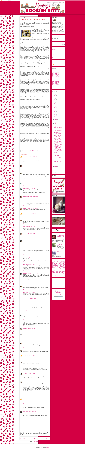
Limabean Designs (55, 192)
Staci (23, 373)
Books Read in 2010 (55, 83)
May (55, 126)
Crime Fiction (55, 263)
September (56, 120)
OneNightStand (60, 268)
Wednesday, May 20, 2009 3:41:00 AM (30, 411)
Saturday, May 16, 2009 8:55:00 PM (30, 373)
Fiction (53, 264)
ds (23, 350)
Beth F (24, 188)
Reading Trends (54, 270)
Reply (23, 170)
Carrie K (24, 257)
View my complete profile (56, 33)
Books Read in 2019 (55, 73)
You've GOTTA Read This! (28, 21)
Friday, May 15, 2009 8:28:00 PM (28, 350)
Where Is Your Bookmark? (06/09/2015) (60, 252)
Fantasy (63, 263)
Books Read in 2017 (55, 75)
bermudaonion (25, 208)
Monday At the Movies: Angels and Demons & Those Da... (58, 150)
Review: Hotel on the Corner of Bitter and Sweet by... (57, 147)
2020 (54, 100)
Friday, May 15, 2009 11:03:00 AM (30, 328)
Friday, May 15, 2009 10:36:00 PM (31, 355)
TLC (59, 272)
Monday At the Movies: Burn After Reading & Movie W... (57, 139)
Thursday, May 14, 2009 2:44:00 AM (32, 165)
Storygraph (54, 49)
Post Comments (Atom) (36, 441)
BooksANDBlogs (58, 294)
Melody (24, 411)
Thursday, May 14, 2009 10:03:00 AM (30, 226)
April (55, 163)
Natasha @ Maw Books (26, 406)
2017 (54, 104)
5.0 (61, 261)
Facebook (54, 57)
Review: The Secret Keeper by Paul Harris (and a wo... (58, 144)
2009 (54, 115)
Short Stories (62, 271)
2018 (54, 103)
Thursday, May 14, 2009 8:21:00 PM (31, 292)
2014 (54, 108)
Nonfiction (56, 268)
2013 (54, 110)
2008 (54, 169)
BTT (55, 262)
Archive (63, 261)
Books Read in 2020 (55, 72)
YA (58, 275)
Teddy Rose (24, 355)
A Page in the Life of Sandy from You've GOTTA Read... (57, 155)
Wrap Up (56, 275)
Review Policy (23, 14)
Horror (64, 265)
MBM (55, 266)
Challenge (60, 262)
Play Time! (55, 152)
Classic (63, 262)
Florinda (24, 213)
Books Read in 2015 (55, 77)
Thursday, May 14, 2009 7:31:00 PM (32, 273)
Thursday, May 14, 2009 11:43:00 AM (30, 233)
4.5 (60, 261)
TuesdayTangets (62, 273)
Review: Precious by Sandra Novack (57, 159)
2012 (54, 111)
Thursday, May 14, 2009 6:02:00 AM (32, 196)
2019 (54, 102)
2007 (54, 170)
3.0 (55, 261)
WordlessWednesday (61, 274)
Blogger (47, 447)
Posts (55, 63)
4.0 (58, 261)
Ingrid (24, 264)
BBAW (53, 262)
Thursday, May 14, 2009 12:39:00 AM (31, 156)
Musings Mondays (61, 267)
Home (35, 438)
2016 (54, 106)
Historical (60, 265)
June (55, 124)
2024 (54, 95)
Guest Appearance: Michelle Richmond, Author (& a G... (57, 133)
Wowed (53, 275)
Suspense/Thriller (55, 272)
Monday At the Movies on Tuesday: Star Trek (58, 157)
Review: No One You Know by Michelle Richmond (57, 136)
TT (64, 272)
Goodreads (54, 51)
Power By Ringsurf (58, 292)
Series (57, 271)
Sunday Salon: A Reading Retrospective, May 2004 (58, 128)
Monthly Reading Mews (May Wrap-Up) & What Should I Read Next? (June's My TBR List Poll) (60, 236)
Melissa (24, 328)
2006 (54, 172)
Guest (23, 151)
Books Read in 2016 (55, 76)
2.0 (52, 261)
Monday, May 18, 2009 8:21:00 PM (35, 406)
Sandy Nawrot (25, 165)
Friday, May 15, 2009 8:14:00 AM (31, 322)
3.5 (57, 261)
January (55, 167)
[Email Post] (37, 150)
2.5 (54, 261)
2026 (54, 92)
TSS (62, 272)
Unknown (24, 156)
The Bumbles (25, 273)
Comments (55, 64)
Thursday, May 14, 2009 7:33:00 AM (33, 208)
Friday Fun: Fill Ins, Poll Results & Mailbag (57, 131)
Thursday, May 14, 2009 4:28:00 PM (31, 257)
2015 (54, 107)
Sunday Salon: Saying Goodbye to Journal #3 (58, 142)
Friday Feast (57, 264)
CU (57, 262)
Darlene (24, 233)
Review (59, 270)
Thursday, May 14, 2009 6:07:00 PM (30, 264)
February (55, 166)
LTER (53, 266)
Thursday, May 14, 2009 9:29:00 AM (31, 213)
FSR (60, 263)
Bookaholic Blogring (58, 291)
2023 (54, 96)
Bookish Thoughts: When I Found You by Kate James (60, 244)
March (55, 165)
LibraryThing (54, 52)
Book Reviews (29, 14)
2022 (54, 98)
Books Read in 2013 (55, 80)
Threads (53, 54)
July (55, 123)
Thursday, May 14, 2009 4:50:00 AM (30, 188)
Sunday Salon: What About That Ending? (57, 162)
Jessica (24, 226)
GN (55, 265)
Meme (58, 266)
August (55, 122)
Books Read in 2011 (55, 82)
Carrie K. (24, 292)
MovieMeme (54, 267)
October (55, 119)
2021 (54, 99)
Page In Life (26, 151)
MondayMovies (62, 266)
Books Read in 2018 (55, 74)
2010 (54, 114)
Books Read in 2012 (55, 81)
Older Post (47, 438)
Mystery (53, 268)
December (56, 116)
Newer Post (22, 438)
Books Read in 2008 (55, 85)
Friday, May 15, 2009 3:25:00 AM (31, 298)
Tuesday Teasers (55, 273)
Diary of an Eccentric (26, 310)
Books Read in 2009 (55, 84)
